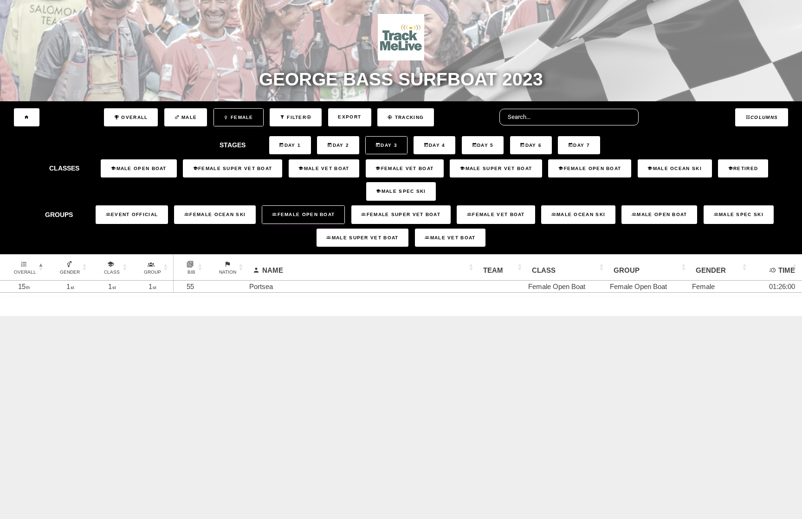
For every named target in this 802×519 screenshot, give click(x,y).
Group (627, 270)
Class (544, 270)
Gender (711, 270)
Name (272, 270)
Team (493, 270)
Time (786, 270)
